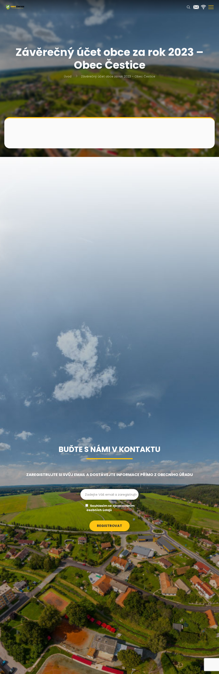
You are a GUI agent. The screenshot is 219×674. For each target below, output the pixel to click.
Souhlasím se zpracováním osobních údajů (110, 508)
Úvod (67, 76)
